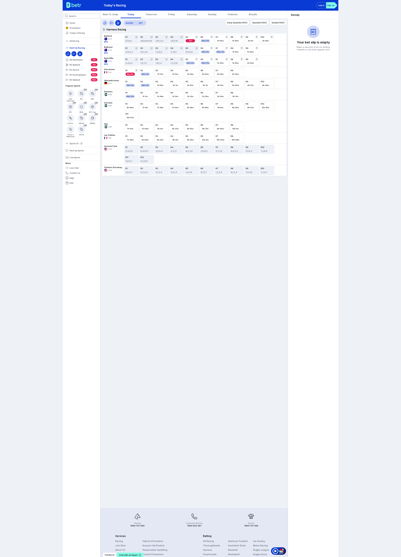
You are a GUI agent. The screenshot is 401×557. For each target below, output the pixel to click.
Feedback (110, 555)
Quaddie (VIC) (259, 22)
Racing (119, 541)
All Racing (208, 541)
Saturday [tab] (192, 14)
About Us (120, 550)
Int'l (141, 23)
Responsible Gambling (155, 550)
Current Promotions (153, 554)
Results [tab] (253, 14)
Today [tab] (130, 14)
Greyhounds (209, 554)
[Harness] (79, 53)
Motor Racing (260, 545)
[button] (130, 555)
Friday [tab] (171, 14)
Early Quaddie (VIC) (237, 22)
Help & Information (153, 541)
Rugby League (261, 550)
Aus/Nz (129, 23)
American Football (238, 541)
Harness (207, 550)
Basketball (234, 554)
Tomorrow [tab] (151, 14)
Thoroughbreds (211, 545)
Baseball (233, 550)
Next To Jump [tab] (110, 14)
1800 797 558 (251, 525)
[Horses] (105, 23)
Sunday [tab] (212, 14)
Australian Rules (237, 545)
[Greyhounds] (111, 23)
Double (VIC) (278, 22)
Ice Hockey (259, 541)
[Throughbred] (67, 53)
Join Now (120, 545)
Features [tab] (233, 14)
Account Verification (154, 545)
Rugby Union (260, 554)
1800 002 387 (194, 525)
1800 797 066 (137, 525)
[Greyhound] (73, 53)
